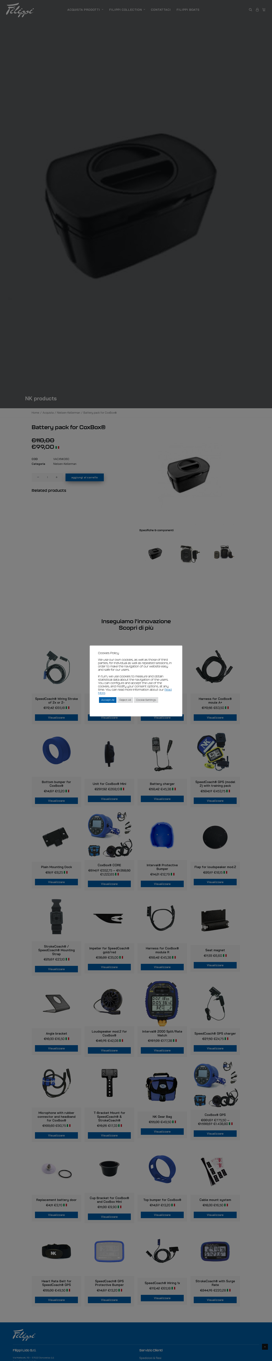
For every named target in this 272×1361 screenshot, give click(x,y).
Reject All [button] (125, 700)
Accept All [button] (107, 700)
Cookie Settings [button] (146, 700)
